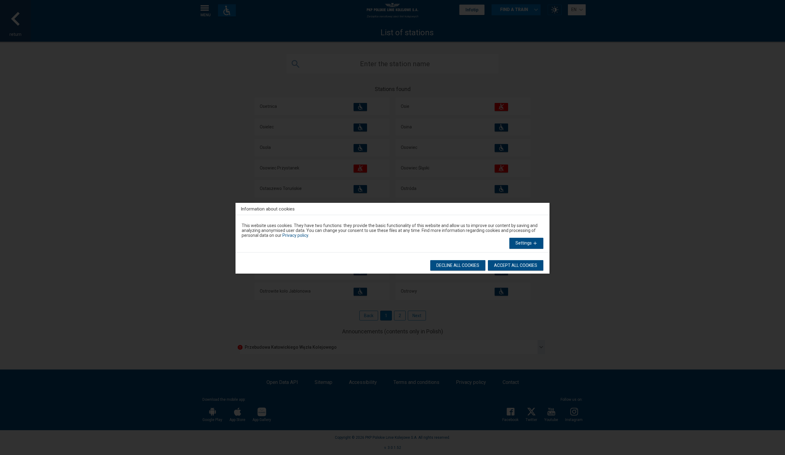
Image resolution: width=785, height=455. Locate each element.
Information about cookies (268, 208)
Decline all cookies (457, 265)
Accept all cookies (515, 265)
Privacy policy (295, 235)
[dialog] (393, 236)
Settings (524, 243)
